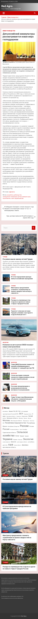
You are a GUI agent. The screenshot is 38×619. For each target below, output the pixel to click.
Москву (29, 418)
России (24, 425)
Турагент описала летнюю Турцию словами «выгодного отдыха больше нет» (22, 312)
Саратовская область (9, 432)
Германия (18, 416)
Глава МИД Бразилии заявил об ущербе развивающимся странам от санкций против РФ (22, 366)
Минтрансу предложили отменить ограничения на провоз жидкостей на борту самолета (21, 290)
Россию (31, 426)
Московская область (16, 420)
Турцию (27, 436)
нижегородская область (22, 442)
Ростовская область (14, 429)
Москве (25, 418)
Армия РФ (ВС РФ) (15, 411)
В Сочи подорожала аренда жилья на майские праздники (22, 277)
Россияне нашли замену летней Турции (18, 259)
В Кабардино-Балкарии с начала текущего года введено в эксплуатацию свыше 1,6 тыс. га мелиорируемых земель (19, 208)
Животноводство (9, 31)
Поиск (33, 228)
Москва (21, 418)
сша (10, 444)
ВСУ (21, 414)
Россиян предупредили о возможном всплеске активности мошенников (20, 388)
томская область (17, 445)
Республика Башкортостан (15, 423)
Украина (7, 439)
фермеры (25, 445)
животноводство (6, 442)
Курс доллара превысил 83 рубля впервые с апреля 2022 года (20, 217)
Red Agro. (7, 6)
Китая (4, 418)
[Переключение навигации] (3, 13)
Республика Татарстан (13, 426)
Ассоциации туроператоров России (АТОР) (15, 413)
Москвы (6, 420)
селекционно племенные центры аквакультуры (16, 196)
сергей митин (7, 198)
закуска (13, 442)
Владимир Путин (28, 414)
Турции (22, 436)
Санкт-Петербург (23, 429)
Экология (5, 342)
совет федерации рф (17, 198)
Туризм (5, 256)
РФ (3, 423)
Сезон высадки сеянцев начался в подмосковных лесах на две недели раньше (22, 377)
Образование (26, 420)
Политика (32, 420)
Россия (6, 429)
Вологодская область (11, 416)
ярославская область (9, 447)
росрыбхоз (10, 195)
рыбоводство (18, 195)
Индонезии (25, 416)
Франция (20, 439)
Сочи (17, 436)
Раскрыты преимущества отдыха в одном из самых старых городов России (20, 302)
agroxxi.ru (12, 192)
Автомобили (5, 411)
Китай (30, 416)
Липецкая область (12, 418)
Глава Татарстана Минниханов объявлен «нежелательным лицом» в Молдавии (22, 399)
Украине (15, 439)
